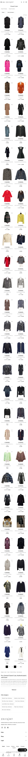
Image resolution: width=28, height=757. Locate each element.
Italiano (17, 746)
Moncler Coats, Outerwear (7, 698)
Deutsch (12, 746)
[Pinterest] (8, 727)
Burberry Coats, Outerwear (19, 698)
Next (21, 666)
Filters (23, 749)
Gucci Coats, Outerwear (19, 701)
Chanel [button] (3, 12)
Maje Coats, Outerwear (18, 706)
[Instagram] (5, 727)
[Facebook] (2, 727)
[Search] (21, 2)
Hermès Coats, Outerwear (7, 706)
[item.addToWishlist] (12, 18)
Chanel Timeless (4, 8)
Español (14, 747)
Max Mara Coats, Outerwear (7, 701)
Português (22, 746)
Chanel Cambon (12, 8)
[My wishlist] (23, 2)
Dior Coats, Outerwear (6, 709)
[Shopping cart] (26, 2)
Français (8, 746)
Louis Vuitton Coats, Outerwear (8, 703)
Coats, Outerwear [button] (11, 12)
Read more (14, 689)
